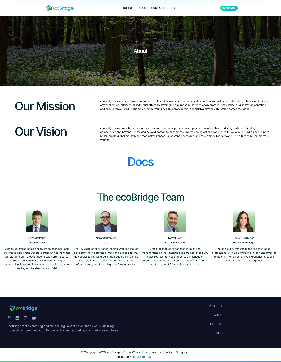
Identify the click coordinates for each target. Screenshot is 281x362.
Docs (140, 162)
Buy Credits (228, 8)
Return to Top (141, 356)
